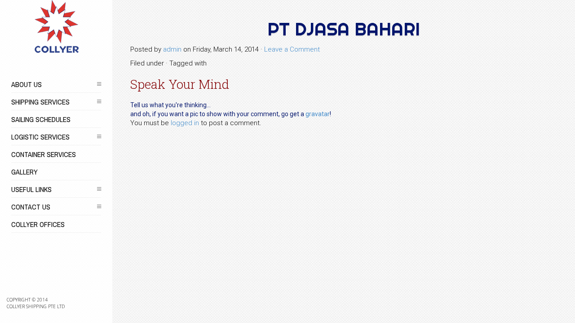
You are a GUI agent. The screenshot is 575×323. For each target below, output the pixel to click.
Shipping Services (40, 102)
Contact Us (30, 207)
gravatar (317, 114)
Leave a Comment (292, 49)
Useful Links (31, 189)
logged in (185, 123)
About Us (26, 84)
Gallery (24, 172)
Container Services (43, 154)
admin (172, 49)
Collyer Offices (38, 224)
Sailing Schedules (41, 119)
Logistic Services (40, 137)
